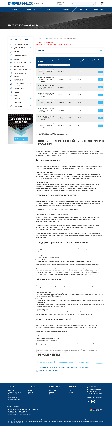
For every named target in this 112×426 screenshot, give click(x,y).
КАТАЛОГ (11, 387)
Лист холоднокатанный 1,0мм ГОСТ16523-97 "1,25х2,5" (46, 94)
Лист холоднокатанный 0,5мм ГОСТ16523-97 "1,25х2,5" (46, 71)
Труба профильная (14, 399)
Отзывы (31, 390)
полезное (72, 387)
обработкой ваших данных (35, 421)
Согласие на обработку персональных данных (19, 414)
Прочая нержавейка (13, 406)
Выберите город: (61, 2)
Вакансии (31, 394)
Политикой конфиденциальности (63, 421)
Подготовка (52, 390)
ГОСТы (71, 390)
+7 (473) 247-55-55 (38, 3)
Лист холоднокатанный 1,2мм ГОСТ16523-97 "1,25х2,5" (46, 102)
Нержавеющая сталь (14, 392)
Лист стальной (58, 38)
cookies (41, 419)
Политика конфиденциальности (16, 412)
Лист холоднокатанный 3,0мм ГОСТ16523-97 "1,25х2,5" (46, 125)
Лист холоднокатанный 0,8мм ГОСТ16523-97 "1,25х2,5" (46, 87)
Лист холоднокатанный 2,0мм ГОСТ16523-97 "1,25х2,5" (46, 118)
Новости (31, 392)
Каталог (49, 38)
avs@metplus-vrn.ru (95, 389)
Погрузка (52, 392)
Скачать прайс (21, 139)
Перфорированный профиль (65, 362)
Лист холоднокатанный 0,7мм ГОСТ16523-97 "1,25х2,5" (46, 79)
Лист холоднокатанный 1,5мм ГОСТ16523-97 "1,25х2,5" (46, 110)
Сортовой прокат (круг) (46, 362)
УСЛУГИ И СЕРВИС (54, 387)
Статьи (71, 392)
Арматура (11, 390)
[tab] (70, 367)
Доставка (52, 394)
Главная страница (40, 38)
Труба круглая (12, 398)
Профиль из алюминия (83, 362)
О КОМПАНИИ (32, 387)
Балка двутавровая (14, 396)
